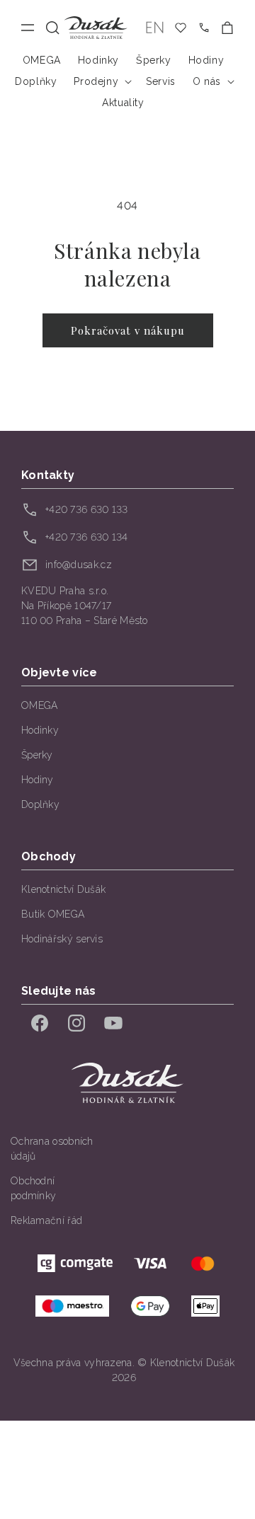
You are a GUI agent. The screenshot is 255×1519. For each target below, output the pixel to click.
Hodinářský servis (62, 939)
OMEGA (39, 705)
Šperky (37, 755)
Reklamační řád (46, 1220)
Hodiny (37, 779)
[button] (53, 28)
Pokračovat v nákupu (128, 330)
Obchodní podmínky (33, 1188)
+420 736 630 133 (86, 509)
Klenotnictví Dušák (63, 889)
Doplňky (40, 804)
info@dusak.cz (78, 564)
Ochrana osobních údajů (52, 1149)
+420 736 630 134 (86, 537)
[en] (155, 28)
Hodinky (40, 730)
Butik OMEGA (52, 914)
